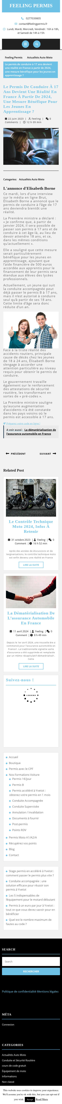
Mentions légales (48, 991)
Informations (9, 1076)
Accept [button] (30, 1099)
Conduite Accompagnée (27, 800)
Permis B (18, 785)
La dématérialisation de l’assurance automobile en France (31, 618)
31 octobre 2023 (20, 539)
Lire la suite (33, 564)
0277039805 (33, 18)
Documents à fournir (25, 818)
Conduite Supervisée (25, 806)
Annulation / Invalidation (27, 812)
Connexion (8, 1024)
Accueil (13, 757)
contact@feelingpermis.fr (33, 23)
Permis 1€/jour (21, 779)
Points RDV (19, 830)
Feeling (36, 118)
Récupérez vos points (23, 843)
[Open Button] (25, 44)
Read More (42, 1099)
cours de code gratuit (14, 1065)
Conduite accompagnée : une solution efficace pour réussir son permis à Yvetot (27, 885)
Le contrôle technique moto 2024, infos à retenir (31, 526)
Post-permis (20, 824)
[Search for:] (31, 962)
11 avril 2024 (20, 631)
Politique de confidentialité (19, 991)
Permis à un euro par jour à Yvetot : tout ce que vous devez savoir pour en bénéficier (30, 910)
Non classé (8, 1081)
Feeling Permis (31, 5)
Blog (12, 849)
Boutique (15, 763)
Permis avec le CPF (21, 769)
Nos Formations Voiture (24, 775)
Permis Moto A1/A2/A (23, 837)
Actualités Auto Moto (39, 57)
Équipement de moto (14, 1071)
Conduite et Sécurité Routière (18, 1060)
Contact (14, 855)
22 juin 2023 (16, 118)
